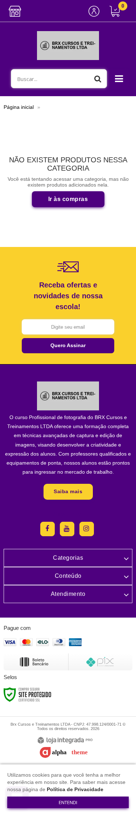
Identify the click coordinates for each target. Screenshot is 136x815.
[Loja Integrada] (65, 740)
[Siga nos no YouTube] (67, 529)
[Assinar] (68, 345)
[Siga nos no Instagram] (86, 529)
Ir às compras (68, 199)
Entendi (68, 802)
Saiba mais (68, 491)
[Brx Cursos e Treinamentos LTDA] (68, 45)
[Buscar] (98, 78)
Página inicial (19, 107)
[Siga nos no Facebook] (47, 529)
